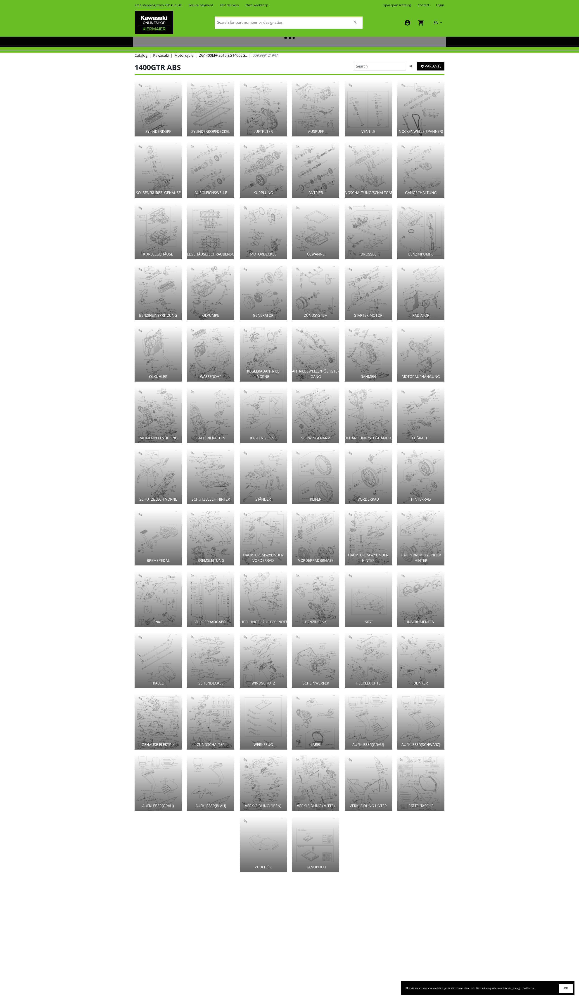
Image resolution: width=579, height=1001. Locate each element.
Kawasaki (161, 55)
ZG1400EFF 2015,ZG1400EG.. (223, 55)
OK (566, 988)
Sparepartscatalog (397, 5)
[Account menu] (408, 22)
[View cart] (421, 22)
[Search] (355, 22)
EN (436, 22)
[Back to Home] (154, 22)
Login (440, 5)
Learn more (544, 988)
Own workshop (257, 5)
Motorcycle (183, 55)
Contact (423, 5)
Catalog (141, 55)
